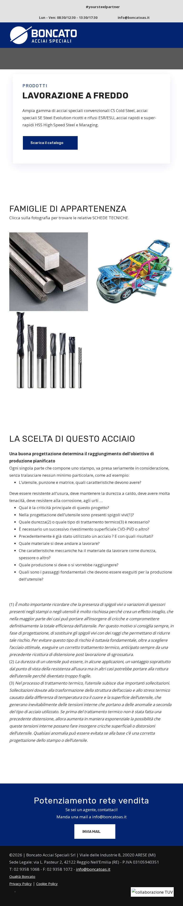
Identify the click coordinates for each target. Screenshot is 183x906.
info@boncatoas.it (109, 816)
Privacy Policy (20, 883)
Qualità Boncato (22, 876)
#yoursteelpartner (103, 6)
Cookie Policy (47, 883)
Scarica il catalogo (47, 143)
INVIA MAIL (91, 831)
